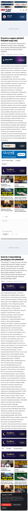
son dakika (18, 160)
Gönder (5, 234)
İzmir (3, 448)
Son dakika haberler (18, 448)
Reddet (4, 508)
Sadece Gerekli (16, 504)
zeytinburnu (4, 164)
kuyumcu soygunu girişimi (7, 160)
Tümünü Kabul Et (6, 504)
